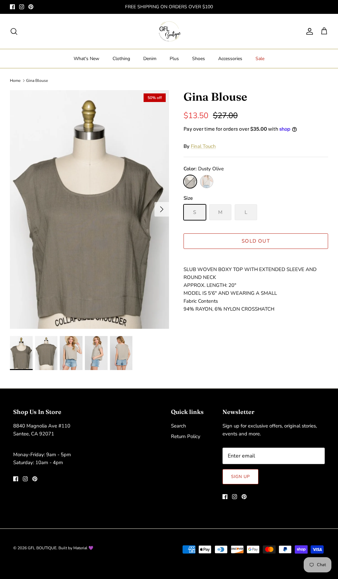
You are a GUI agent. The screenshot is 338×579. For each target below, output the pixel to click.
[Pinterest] (30, 6)
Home (15, 80)
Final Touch (203, 146)
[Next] (161, 209)
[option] (89, 209)
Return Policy (185, 436)
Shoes (198, 58)
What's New (86, 58)
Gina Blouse (37, 80)
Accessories (230, 58)
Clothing (121, 58)
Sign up (240, 477)
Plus (174, 58)
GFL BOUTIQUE (42, 548)
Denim (149, 58)
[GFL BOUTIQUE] (169, 31)
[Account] (308, 31)
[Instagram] (21, 6)
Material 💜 (83, 548)
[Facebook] (12, 6)
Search (178, 426)
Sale (259, 58)
